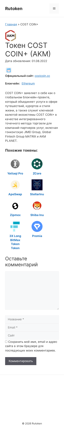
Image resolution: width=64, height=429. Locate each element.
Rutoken (14, 8)
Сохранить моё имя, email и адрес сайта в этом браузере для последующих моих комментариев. (31, 346)
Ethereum (28, 83)
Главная (11, 24)
